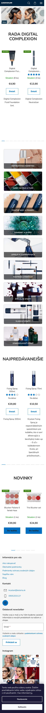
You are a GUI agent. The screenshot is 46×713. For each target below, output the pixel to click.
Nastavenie (22, 699)
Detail (12, 91)
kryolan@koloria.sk (17, 590)
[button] (9, 15)
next (43, 71)
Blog (4, 578)
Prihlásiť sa (11, 642)
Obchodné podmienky (12, 567)
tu (31, 693)
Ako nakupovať (9, 563)
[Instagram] (5, 603)
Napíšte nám (8, 574)
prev (3, 71)
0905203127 (15, 596)
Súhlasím (22, 707)
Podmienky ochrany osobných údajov (18, 570)
